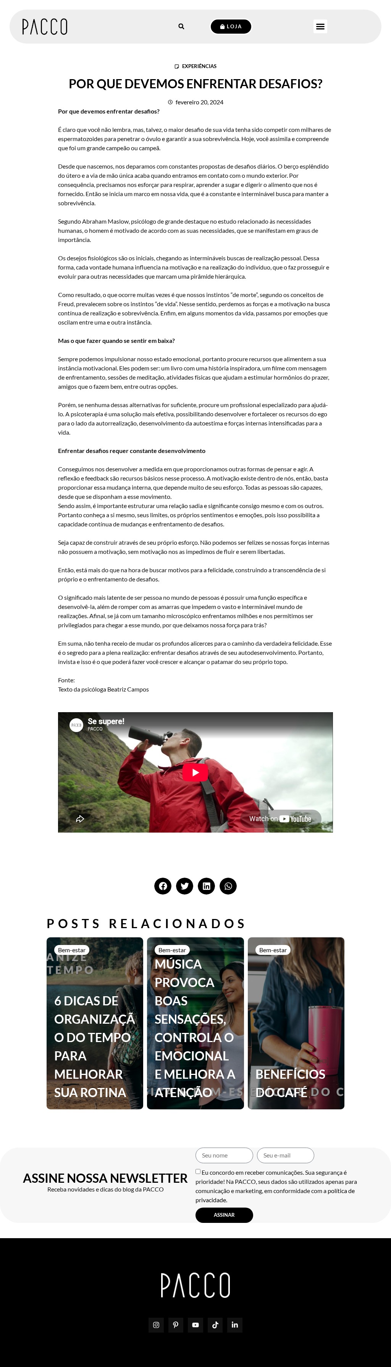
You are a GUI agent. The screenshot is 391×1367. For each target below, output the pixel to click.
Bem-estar (72, 949)
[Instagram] (156, 1325)
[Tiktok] (215, 1325)
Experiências (199, 66)
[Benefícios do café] (296, 1023)
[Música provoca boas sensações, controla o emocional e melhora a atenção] (195, 1023)
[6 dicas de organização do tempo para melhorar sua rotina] (95, 1023)
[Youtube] (195, 1325)
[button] (320, 26)
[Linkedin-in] (234, 1325)
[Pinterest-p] (176, 1325)
